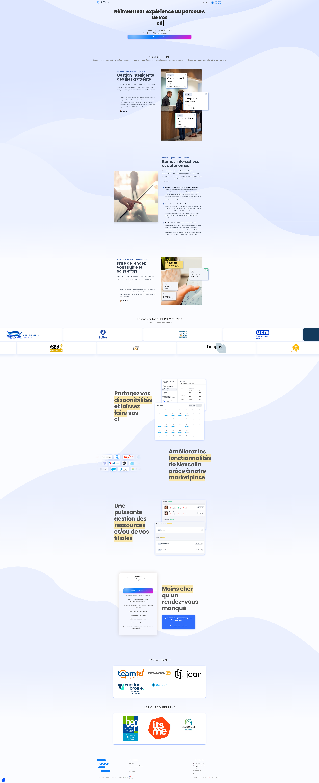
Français (131, 778)
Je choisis (19, 774)
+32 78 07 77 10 (199, 763)
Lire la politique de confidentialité (10, 769)
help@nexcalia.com (200, 766)
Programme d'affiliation (136, 766)
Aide (205, 2)
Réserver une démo (178, 626)
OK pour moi (30, 774)
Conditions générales (103, 777)
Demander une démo (159, 37)
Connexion (132, 771)
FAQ (130, 768)
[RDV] (111, 765)
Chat (196, 768)
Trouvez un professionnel (103, 2)
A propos (131, 763)
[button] (3, 780)
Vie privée (113, 777)
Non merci (7, 774)
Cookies (120, 777)
